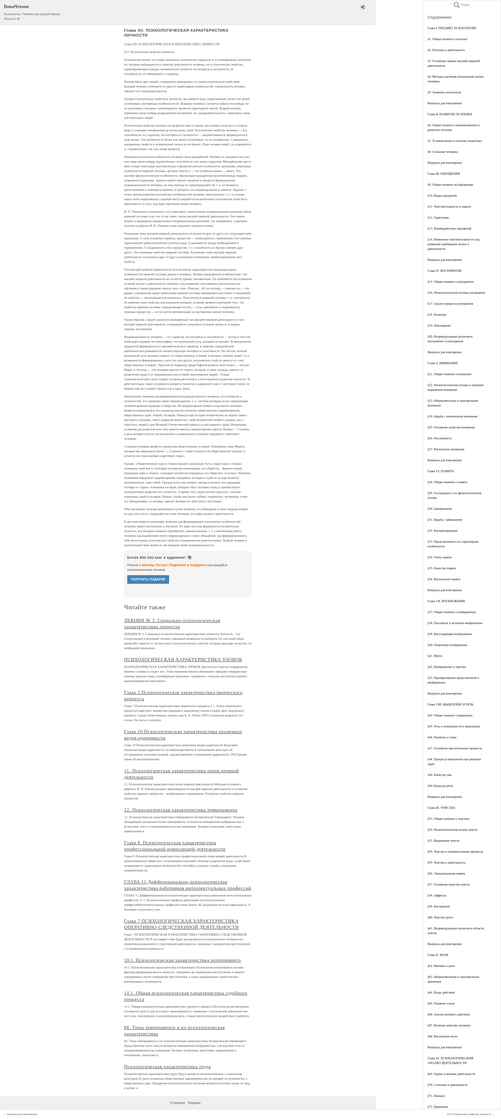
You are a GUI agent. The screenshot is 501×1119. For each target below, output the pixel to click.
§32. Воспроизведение (443, 530)
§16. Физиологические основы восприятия (456, 292)
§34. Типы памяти (440, 557)
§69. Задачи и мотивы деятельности (451, 1074)
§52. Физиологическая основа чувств (452, 829)
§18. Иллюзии (437, 314)
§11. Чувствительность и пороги (449, 206)
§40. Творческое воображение (447, 645)
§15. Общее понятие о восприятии (451, 281)
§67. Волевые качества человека (449, 1025)
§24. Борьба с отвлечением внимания (452, 416)
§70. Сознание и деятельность (448, 1085)
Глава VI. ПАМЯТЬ (441, 471)
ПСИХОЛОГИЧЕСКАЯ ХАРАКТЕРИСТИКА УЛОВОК (183, 659)
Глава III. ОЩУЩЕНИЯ (444, 173)
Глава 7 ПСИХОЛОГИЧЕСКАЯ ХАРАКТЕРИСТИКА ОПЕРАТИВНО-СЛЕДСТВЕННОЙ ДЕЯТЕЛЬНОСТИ (181, 924)
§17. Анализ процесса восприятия (450, 303)
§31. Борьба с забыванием (445, 519)
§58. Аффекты (437, 895)
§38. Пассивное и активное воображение (455, 623)
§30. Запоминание (440, 508)
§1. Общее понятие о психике (447, 39)
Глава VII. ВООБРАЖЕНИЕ (446, 601)
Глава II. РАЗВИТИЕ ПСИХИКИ (450, 114)
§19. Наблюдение (439, 325)
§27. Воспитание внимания (446, 449)
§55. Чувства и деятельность (446, 862)
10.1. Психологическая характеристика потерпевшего (182, 960)
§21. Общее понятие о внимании (449, 374)
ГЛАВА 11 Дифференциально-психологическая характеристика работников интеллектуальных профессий (187, 884)
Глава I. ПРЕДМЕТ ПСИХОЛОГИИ (452, 28)
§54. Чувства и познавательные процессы (455, 851)
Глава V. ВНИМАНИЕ (443, 363)
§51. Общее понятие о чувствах (449, 818)
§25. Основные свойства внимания (451, 427)
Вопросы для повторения (444, 103)
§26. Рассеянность (440, 438)
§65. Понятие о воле (441, 1003)
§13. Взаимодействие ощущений (449, 228)
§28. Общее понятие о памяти (447, 482)
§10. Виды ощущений (442, 195)
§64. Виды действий (441, 992)
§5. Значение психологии (444, 92)
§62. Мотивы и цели (441, 966)
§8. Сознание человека (443, 152)
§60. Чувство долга (440, 917)
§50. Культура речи (440, 786)
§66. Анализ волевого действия (449, 1014)
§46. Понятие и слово (442, 737)
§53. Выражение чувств (443, 840)
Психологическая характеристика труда (167, 1066)
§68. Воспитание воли (442, 1036)
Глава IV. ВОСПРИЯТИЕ (445, 270)
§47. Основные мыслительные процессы (455, 748)
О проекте (177, 1103)
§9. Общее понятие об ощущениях (450, 184)
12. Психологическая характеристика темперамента (180, 809)
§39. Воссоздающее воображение (450, 634)
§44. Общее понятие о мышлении (450, 715)
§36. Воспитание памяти (444, 579)
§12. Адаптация (438, 217)
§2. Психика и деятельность (446, 50)
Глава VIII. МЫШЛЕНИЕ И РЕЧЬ (450, 704)
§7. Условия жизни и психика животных (455, 141)
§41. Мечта (435, 656)
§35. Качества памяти (442, 568)
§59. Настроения (439, 906)
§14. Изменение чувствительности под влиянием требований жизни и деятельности (453, 244)
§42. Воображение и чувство (447, 667)
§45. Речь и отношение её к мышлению (454, 726)
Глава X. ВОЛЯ (438, 955)
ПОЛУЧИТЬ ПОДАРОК (148, 579)
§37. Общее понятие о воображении (452, 612)
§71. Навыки (436, 1096)
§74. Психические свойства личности (469, 1114)
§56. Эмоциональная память (446, 873)
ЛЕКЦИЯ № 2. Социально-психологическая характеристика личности (172, 623)
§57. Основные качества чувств (449, 884)
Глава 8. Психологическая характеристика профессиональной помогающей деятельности (174, 845)
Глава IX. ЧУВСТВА (441, 807)
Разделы (194, 1103)
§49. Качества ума (439, 775)
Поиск (461, 5)
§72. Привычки (438, 1107)
